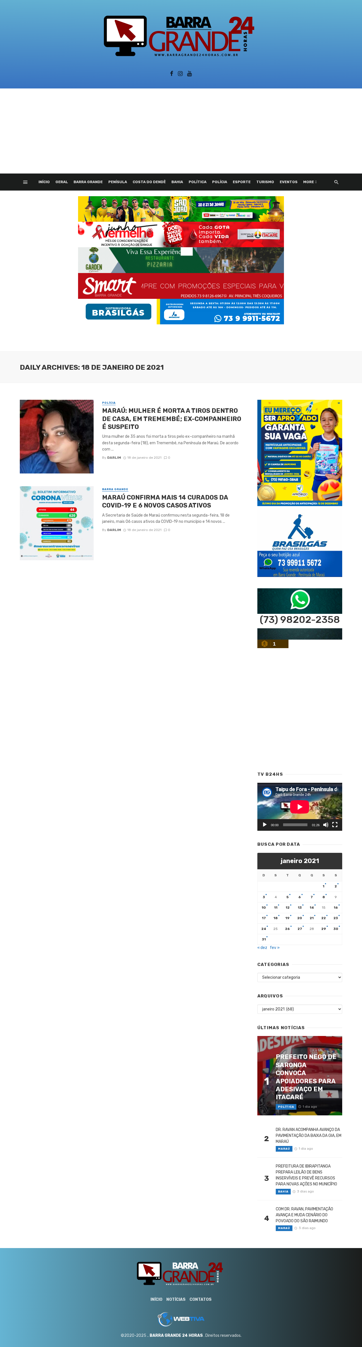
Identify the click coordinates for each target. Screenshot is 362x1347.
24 (263, 929)
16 (336, 908)
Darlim (114, 458)
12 (288, 908)
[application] (299, 807)
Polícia (219, 182)
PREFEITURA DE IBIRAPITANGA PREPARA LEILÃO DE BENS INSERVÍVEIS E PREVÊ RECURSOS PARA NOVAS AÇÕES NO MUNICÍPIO (306, 1175)
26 (287, 929)
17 (264, 918)
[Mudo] (326, 825)
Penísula (117, 182)
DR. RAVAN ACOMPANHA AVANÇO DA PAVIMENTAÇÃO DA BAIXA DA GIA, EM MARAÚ (308, 1135)
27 (300, 929)
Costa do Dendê (149, 182)
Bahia (177, 182)
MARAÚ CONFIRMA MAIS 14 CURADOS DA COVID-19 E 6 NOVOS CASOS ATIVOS (165, 501)
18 (275, 918)
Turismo (265, 182)
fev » (275, 947)
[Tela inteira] (335, 825)
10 (264, 908)
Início (44, 182)
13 (300, 908)
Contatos (200, 1299)
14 (312, 908)
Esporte (242, 182)
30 (335, 929)
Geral (61, 182)
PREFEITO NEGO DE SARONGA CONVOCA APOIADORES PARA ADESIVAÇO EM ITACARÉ (306, 1077)
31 (264, 939)
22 (323, 918)
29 (323, 929)
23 (335, 918)
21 (312, 918)
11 (275, 908)
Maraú (284, 1149)
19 (287, 918)
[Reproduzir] (265, 825)
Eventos (289, 182)
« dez (262, 947)
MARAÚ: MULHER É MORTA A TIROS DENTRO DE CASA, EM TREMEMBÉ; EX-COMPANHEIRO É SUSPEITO (171, 418)
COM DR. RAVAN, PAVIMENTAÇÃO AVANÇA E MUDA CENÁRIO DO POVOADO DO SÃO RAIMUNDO (304, 1215)
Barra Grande (88, 182)
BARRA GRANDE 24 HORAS (176, 1335)
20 (299, 918)
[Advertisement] (181, 131)
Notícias (176, 1299)
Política (197, 182)
